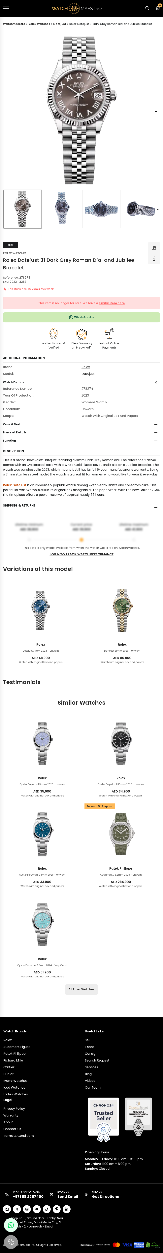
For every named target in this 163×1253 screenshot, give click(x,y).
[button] (147, 9)
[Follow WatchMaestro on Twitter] (17, 1209)
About (8, 1122)
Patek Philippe (14, 1053)
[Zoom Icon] (81, 111)
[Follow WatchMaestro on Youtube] (37, 1209)
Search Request (97, 1060)
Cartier (9, 1067)
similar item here (112, 303)
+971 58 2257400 (28, 1196)
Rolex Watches (14, 253)
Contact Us (12, 1129)
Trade (89, 1047)
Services (91, 1067)
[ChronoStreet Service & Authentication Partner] (138, 1116)
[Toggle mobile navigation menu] (6, 8)
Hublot (8, 1074)
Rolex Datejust (14, 485)
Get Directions (105, 1196)
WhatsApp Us (84, 317)
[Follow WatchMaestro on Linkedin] (67, 1209)
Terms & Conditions (18, 1135)
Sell (87, 1040)
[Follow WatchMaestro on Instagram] (27, 1209)
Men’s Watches (15, 1080)
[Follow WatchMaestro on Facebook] (7, 1209)
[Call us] (11, 1242)
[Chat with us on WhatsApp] (11, 1225)
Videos (90, 1080)
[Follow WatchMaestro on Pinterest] (57, 1209)
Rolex (86, 367)
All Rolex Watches (81, 989)
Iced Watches (14, 1087)
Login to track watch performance (82, 554)
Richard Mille (13, 1060)
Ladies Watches (15, 1094)
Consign (91, 1053)
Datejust (88, 373)
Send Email (67, 1196)
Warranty (10, 1115)
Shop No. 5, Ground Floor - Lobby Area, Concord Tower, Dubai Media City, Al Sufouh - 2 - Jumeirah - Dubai (37, 1222)
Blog (88, 1074)
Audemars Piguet (16, 1047)
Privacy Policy (14, 1108)
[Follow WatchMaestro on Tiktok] (47, 1209)
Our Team (93, 1087)
